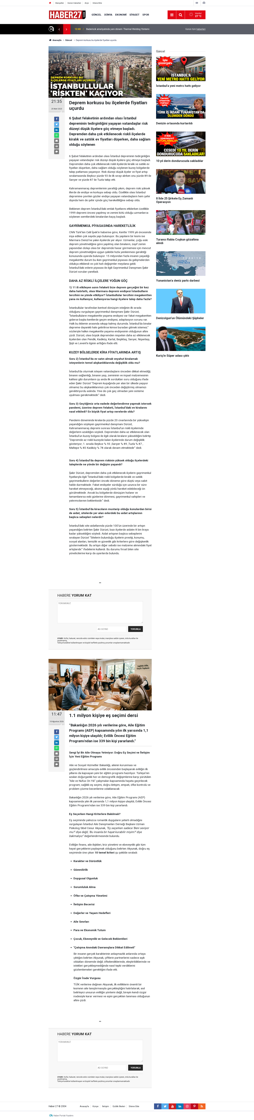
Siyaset (134, 14)
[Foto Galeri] (203, 2)
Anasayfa (84, 1106)
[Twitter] (56, 124)
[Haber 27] (67, 14)
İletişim (105, 1106)
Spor (145, 14)
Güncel (96, 14)
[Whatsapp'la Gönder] (56, 135)
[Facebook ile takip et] (157, 1106)
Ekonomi (121, 14)
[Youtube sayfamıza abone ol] (172, 1106)
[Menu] (171, 15)
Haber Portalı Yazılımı (63, 1115)
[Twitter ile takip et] (165, 1106)
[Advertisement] (31, 86)
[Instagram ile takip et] (187, 1106)
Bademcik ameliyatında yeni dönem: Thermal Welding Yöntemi (117, 29)
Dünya (108, 14)
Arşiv (87, 3)
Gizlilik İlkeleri (119, 1106)
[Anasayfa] (50, 3)
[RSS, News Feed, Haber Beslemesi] (201, 1106)
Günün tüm (195, 29)
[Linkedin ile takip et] (179, 1106)
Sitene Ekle (97, 3)
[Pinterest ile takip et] (194, 1106)
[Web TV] (196, 2)
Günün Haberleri (74, 3)
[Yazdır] (56, 146)
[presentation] (59, 29)
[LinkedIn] (56, 130)
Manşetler (59, 3)
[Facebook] (56, 119)
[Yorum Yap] (56, 151)
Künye (95, 1106)
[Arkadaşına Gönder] (56, 140)
